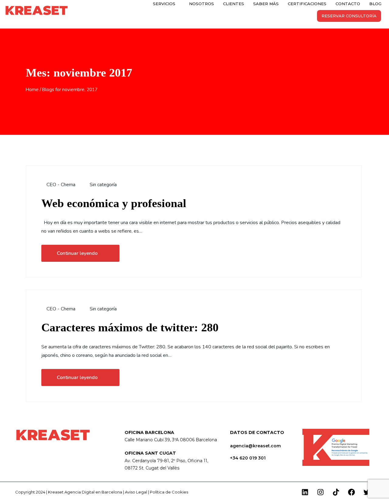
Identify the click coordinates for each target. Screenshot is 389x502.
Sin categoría (103, 184)
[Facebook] (351, 492)
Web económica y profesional (113, 203)
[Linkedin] (305, 492)
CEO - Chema (60, 184)
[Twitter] (367, 492)
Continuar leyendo (77, 253)
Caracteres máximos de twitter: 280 (130, 327)
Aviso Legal (136, 492)
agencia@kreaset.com (255, 446)
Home (32, 90)
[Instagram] (320, 492)
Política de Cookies (169, 492)
